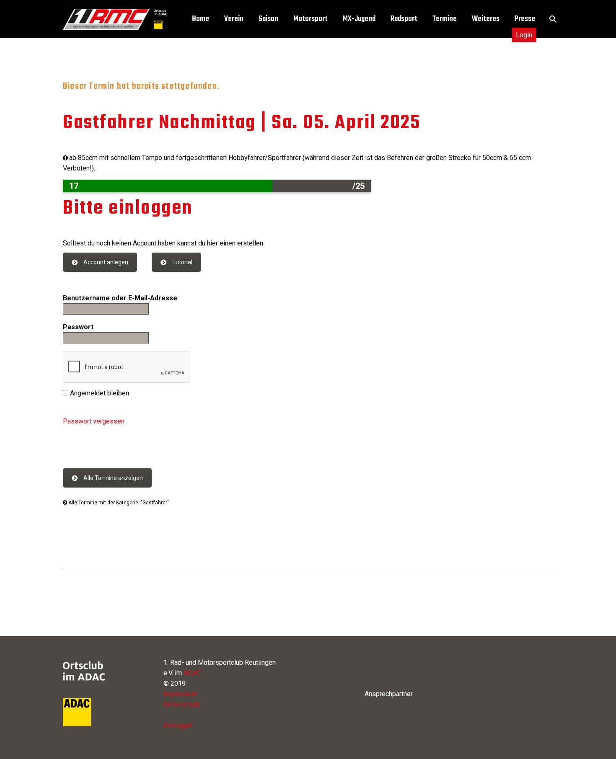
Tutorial (182, 262)
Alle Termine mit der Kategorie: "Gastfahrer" (118, 503)
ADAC (192, 673)
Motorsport (310, 19)
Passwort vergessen (93, 421)
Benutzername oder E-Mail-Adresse (120, 298)
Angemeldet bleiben (98, 393)
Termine (444, 19)
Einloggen (177, 725)
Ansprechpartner (389, 694)
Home (200, 19)
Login (524, 35)
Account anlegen (105, 262)
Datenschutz (181, 704)
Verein (233, 19)
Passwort (78, 327)
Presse (525, 19)
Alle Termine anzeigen (113, 478)
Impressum (180, 694)
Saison (268, 19)
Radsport (404, 19)
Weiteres (486, 19)
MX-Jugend (359, 19)
